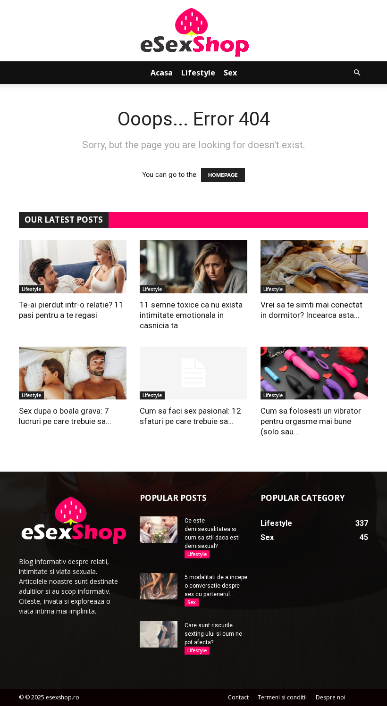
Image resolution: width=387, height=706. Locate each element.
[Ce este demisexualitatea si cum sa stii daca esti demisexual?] (158, 529)
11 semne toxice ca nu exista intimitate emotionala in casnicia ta (191, 315)
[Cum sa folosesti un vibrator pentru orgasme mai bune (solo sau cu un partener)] (314, 373)
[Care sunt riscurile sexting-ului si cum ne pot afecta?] (158, 634)
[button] (356, 72)
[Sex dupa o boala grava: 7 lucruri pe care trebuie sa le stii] (72, 373)
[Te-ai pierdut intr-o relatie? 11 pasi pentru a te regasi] (72, 266)
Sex (230, 72)
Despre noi (330, 697)
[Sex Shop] (193, 31)
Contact (238, 697)
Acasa (162, 72)
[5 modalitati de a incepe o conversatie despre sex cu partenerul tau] (158, 586)
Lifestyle (198, 72)
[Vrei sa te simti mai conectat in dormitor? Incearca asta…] (314, 266)
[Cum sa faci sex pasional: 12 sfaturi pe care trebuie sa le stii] (193, 373)
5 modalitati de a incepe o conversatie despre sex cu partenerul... (216, 586)
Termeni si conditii (282, 697)
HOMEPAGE (223, 175)
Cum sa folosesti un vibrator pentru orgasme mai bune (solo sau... (311, 421)
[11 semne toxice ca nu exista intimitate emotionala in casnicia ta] (193, 266)
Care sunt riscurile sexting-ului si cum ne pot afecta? (213, 634)
